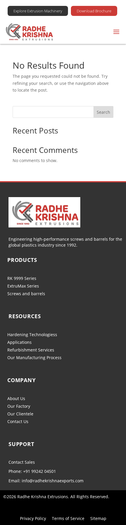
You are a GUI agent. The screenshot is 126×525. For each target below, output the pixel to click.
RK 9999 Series (21, 278)
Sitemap (98, 518)
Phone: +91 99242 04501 (32, 471)
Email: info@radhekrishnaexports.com (46, 480)
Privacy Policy (33, 518)
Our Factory (18, 406)
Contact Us (17, 421)
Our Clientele (20, 414)
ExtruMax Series (23, 286)
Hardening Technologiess (32, 334)
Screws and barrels (26, 293)
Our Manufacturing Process (34, 357)
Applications (19, 342)
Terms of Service (68, 518)
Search (103, 112)
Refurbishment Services (30, 350)
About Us (16, 398)
